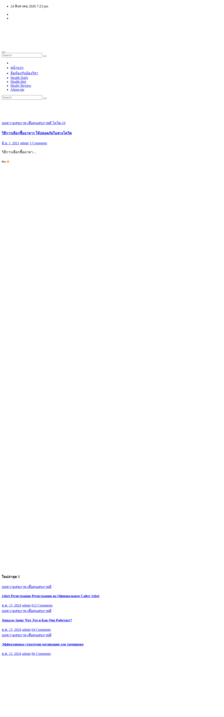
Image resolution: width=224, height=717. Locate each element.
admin (24, 143)
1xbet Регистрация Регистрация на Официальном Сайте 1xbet (50, 596)
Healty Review (20, 85)
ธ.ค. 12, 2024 (11, 654)
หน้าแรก (17, 68)
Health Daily (19, 78)
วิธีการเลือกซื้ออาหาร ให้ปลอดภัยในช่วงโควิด (37, 133)
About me (17, 89)
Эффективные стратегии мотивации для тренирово (43, 644)
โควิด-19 (58, 123)
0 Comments (40, 679)
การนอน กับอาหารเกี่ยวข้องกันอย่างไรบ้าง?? (36, 669)
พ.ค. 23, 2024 (11, 679)
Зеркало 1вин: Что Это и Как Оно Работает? (37, 620)
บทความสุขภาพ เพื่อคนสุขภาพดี (27, 123)
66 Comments (41, 654)
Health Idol (18, 82)
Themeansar (84, 711)
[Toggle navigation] (3, 52)
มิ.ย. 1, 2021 (10, 143)
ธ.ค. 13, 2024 (11, 605)
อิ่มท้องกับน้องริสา (24, 73)
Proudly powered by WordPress (24, 711)
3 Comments (38, 143)
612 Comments (42, 605)
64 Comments (41, 630)
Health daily (29, 30)
